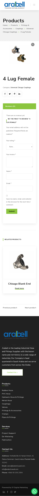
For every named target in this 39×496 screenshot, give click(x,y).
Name (9, 171)
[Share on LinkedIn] (19, 94)
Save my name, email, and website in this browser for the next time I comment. (18, 202)
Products (14, 25)
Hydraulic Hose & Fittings (13, 397)
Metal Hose (7, 400)
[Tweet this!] (10, 94)
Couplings (19, 28)
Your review (11, 154)
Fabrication (7, 440)
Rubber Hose (7, 390)
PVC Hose (6, 394)
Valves (5, 407)
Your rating (10, 141)
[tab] (19, 106)
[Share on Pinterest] (14, 94)
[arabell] (14, 5)
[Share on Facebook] (5, 94)
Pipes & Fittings (9, 417)
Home (5, 25)
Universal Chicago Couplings (20, 87)
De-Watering (7, 436)
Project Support (9, 433)
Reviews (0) (10, 106)
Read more (19, 288)
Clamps (5, 414)
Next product (30, 308)
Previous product (10, 308)
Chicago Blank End (19, 283)
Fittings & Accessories (11, 410)
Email (8, 183)
